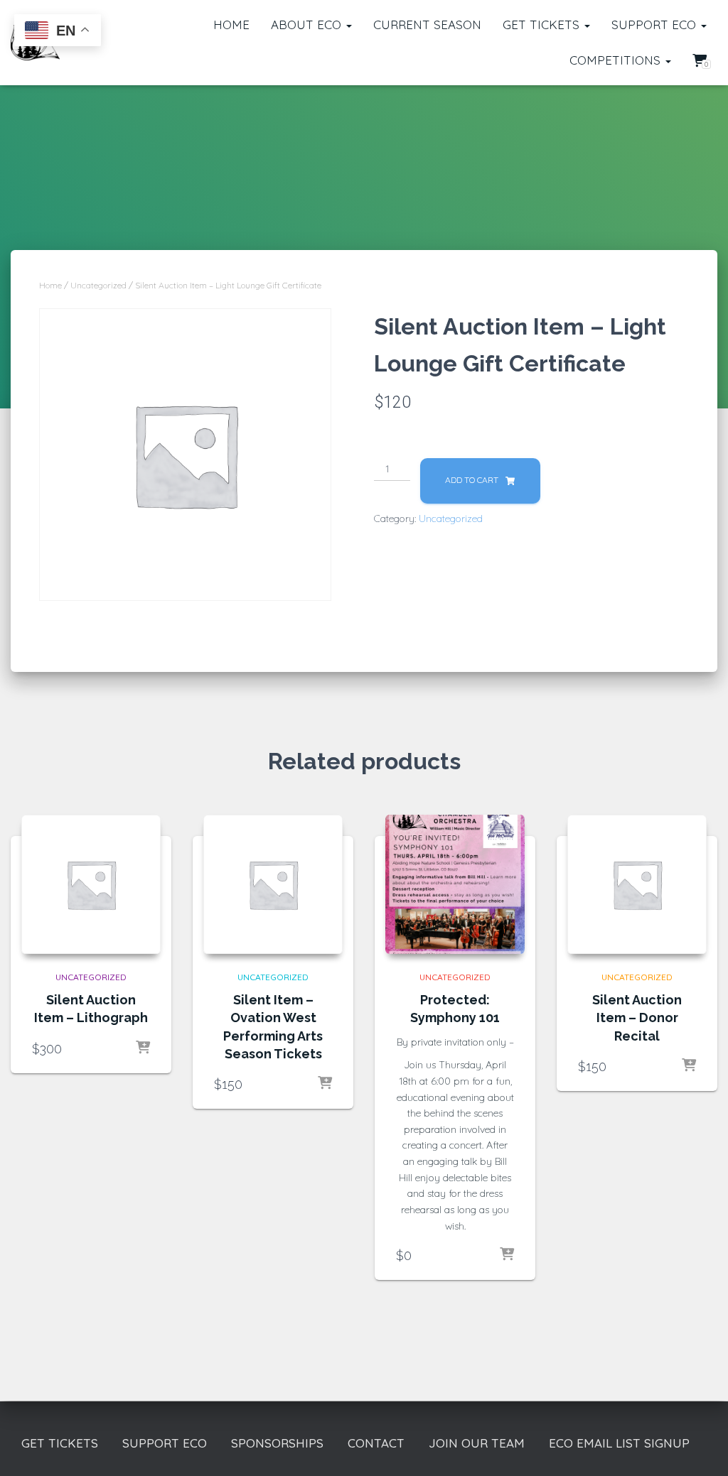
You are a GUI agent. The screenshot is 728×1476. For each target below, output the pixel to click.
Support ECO (655, 24)
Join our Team (477, 1443)
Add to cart (471, 479)
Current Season (427, 24)
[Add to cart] (143, 1048)
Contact (376, 1443)
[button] (348, 24)
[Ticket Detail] (507, 1255)
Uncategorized (98, 285)
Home (231, 24)
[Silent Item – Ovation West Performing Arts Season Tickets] (273, 884)
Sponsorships (277, 1443)
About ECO (308, 24)
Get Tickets (543, 24)
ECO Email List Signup (619, 1443)
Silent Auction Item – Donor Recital (637, 1017)
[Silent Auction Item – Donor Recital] (637, 884)
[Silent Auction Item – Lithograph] (91, 884)
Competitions (616, 60)
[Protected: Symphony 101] (455, 884)
